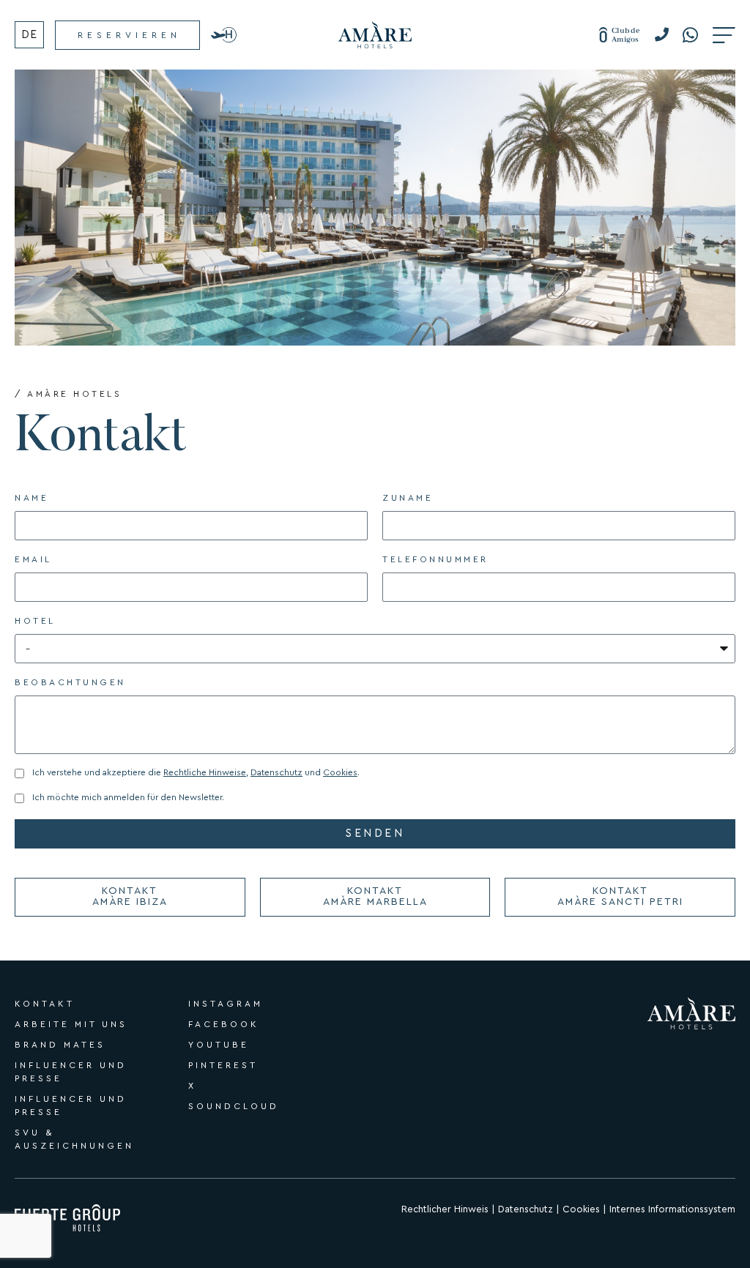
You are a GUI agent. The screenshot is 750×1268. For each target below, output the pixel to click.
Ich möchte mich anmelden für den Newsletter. (128, 797)
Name (31, 497)
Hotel (35, 620)
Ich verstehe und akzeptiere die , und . (196, 772)
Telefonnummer (435, 559)
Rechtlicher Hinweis (445, 1209)
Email (33, 559)
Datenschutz (276, 772)
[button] (667, 35)
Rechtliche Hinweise (204, 772)
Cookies (340, 772)
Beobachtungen (70, 682)
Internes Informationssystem (672, 1209)
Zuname (407, 497)
